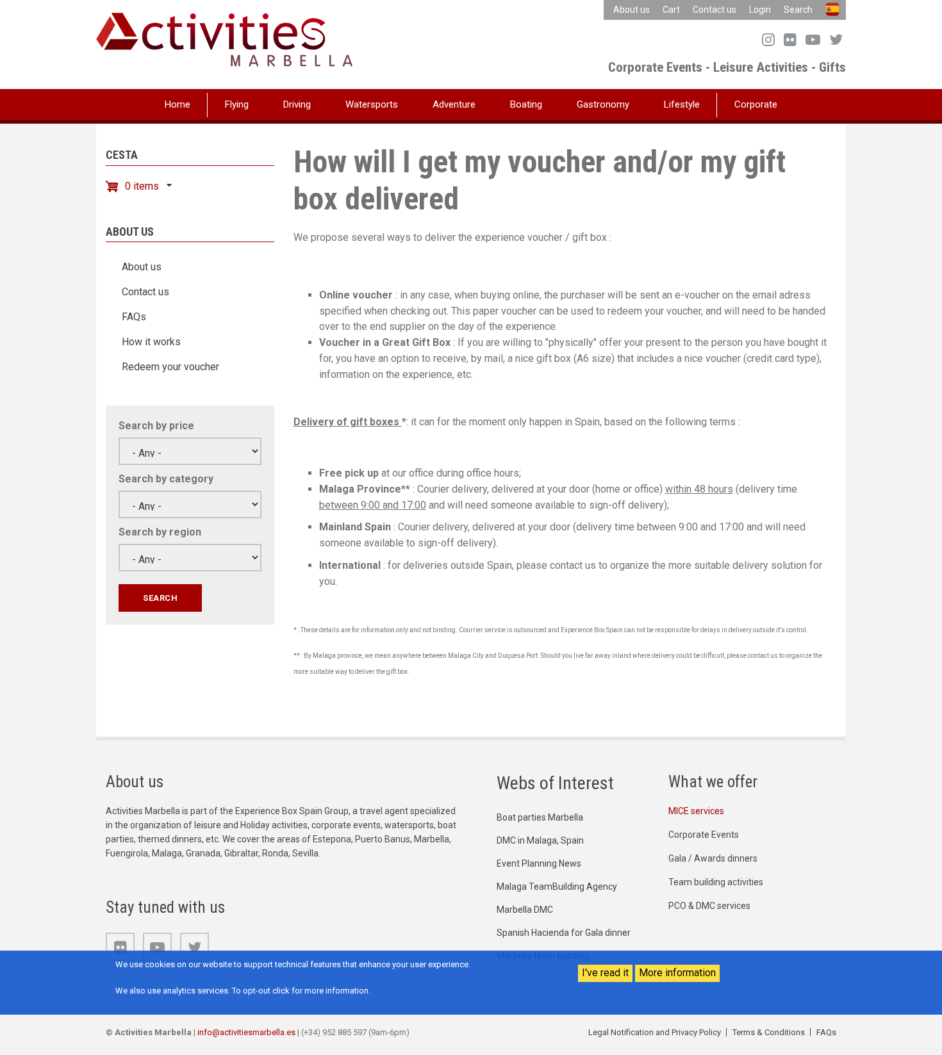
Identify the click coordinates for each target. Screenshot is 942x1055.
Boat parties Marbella (540, 817)
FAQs (134, 317)
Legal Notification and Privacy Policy (654, 1032)
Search (798, 9)
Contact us (714, 9)
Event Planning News (539, 863)
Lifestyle (682, 104)
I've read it (605, 973)
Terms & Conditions (768, 1032)
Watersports (371, 104)
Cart (671, 9)
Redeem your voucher (170, 367)
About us (631, 9)
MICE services (696, 811)
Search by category (166, 479)
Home (177, 104)
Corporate (755, 104)
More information (677, 973)
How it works (151, 342)
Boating (526, 104)
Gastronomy (603, 104)
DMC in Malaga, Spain (540, 840)
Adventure (454, 104)
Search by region (160, 532)
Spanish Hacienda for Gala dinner (564, 933)
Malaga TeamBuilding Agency (557, 886)
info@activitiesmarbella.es (246, 1032)
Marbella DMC (525, 909)
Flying (237, 104)
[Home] (224, 39)
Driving (297, 104)
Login (760, 9)
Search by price (156, 426)
